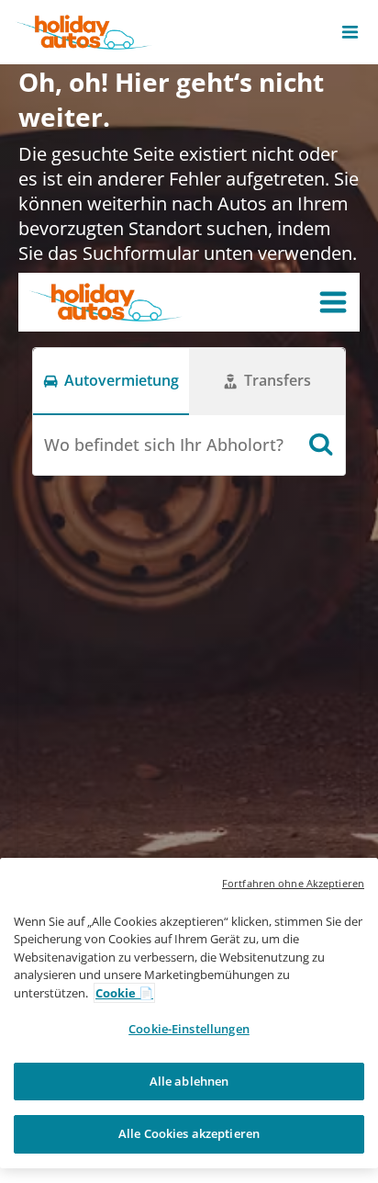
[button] (350, 32)
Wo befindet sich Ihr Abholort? (164, 445)
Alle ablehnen (189, 1081)
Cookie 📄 (124, 993)
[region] (189, 1013)
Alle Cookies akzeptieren (189, 1133)
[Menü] (333, 302)
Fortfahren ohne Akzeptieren (293, 883)
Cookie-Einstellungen (189, 1028)
